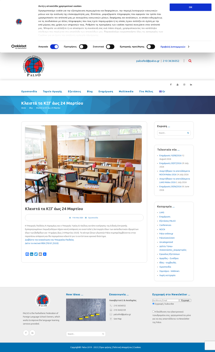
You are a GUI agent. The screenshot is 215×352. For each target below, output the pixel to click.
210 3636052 (171, 60)
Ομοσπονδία (29, 91)
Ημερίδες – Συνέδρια (169, 258)
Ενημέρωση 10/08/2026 (170, 155)
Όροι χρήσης (105, 347)
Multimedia (126, 91)
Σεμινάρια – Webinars (169, 271)
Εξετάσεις (74, 91)
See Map (118, 319)
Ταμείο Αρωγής (52, 91)
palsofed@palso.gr (148, 60)
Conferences (165, 225)
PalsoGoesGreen (167, 238)
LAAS (161, 212)
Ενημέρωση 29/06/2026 (170, 186)
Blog (90, 91)
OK (190, 7)
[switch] (83, 46)
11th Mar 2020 (77, 218)
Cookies (137, 347)
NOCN (162, 229)
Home (23, 108)
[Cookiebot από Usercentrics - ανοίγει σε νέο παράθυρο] (19, 47)
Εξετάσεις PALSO (167, 221)
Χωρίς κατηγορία (167, 275)
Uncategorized (166, 242)
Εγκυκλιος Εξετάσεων (169, 254)
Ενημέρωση (106, 91)
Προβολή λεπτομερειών (173, 46)
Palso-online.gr (166, 233)
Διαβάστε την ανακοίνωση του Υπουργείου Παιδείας (49, 240)
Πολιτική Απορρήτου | (123, 347)
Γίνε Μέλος (146, 91)
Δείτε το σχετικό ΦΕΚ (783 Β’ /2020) (42, 243)
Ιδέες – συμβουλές (167, 262)
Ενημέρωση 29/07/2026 (170, 163)
